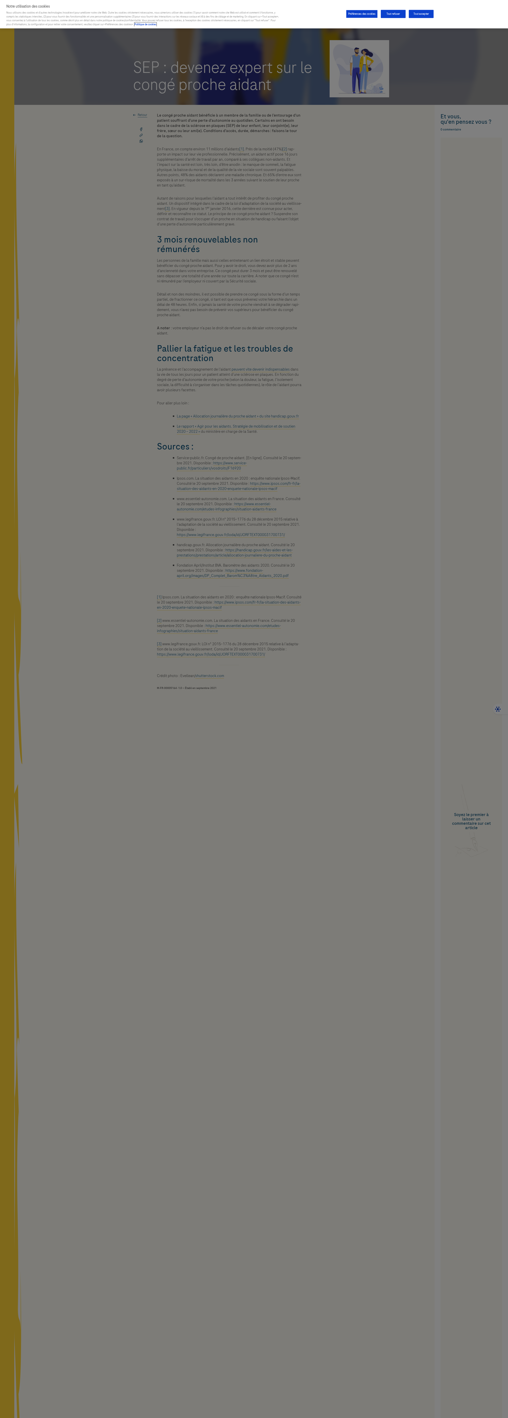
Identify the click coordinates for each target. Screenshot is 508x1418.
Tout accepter (421, 13)
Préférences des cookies (361, 13)
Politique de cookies (145, 24)
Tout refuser (393, 13)
